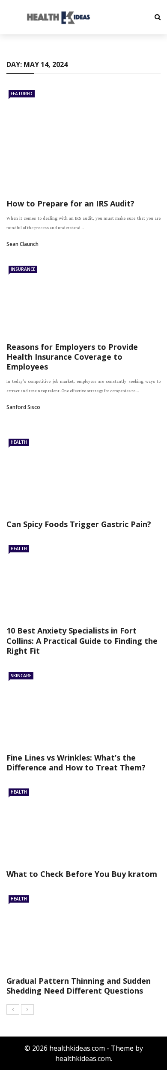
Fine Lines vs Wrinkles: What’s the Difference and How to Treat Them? (76, 762)
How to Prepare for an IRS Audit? (70, 203)
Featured (22, 94)
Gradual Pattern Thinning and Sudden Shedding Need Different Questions (78, 986)
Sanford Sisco (23, 407)
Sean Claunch (22, 244)
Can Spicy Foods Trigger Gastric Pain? (78, 524)
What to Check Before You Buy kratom (81, 874)
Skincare (21, 676)
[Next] (27, 1009)
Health (19, 442)
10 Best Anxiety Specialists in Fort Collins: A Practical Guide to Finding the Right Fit (82, 640)
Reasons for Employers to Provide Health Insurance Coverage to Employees (72, 357)
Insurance (23, 269)
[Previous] (12, 1009)
